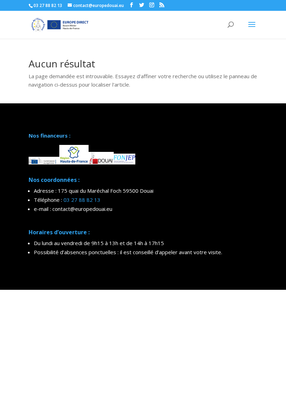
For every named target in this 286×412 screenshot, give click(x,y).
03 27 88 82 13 (81, 199)
